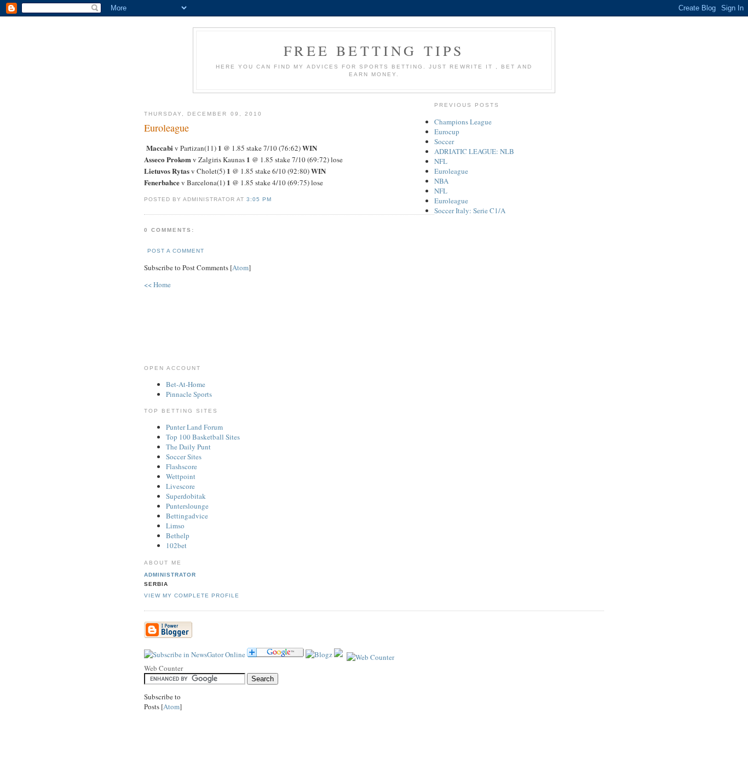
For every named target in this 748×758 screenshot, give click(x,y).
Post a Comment (175, 251)
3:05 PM (259, 199)
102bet (176, 545)
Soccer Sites (184, 456)
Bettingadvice (187, 516)
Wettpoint (180, 476)
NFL (440, 161)
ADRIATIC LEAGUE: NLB (474, 151)
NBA (441, 181)
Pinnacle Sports (189, 394)
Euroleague (451, 171)
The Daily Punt (188, 447)
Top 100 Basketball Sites (203, 437)
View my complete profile (191, 595)
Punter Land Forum (194, 427)
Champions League (463, 122)
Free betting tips (374, 50)
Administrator (170, 575)
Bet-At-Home (185, 384)
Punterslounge (187, 506)
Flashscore (181, 466)
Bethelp (177, 535)
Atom (240, 267)
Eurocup (446, 131)
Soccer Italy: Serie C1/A (469, 210)
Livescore (180, 486)
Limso (175, 526)
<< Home (157, 284)
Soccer (444, 141)
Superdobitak (186, 496)
